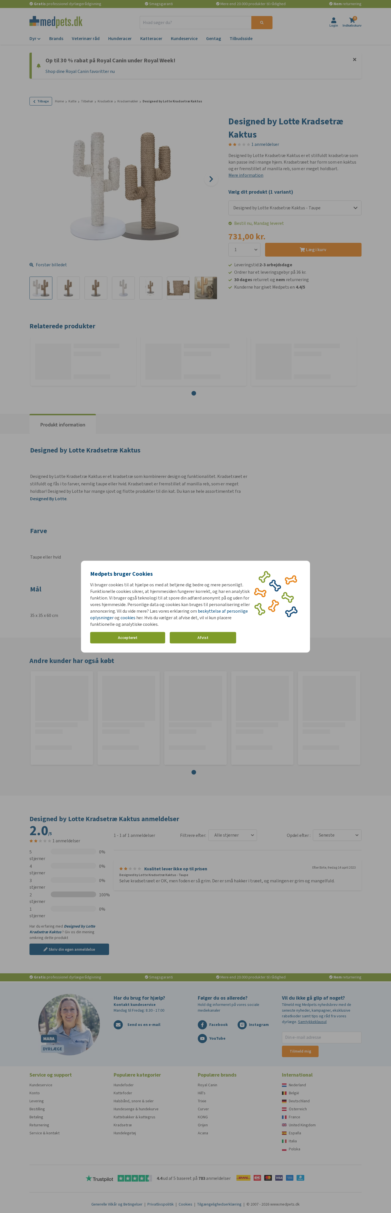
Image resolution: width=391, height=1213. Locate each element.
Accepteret (127, 637)
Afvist (203, 637)
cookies (128, 617)
